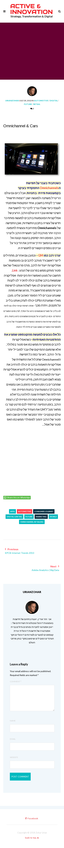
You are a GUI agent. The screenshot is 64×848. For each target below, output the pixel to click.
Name (13, 720)
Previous (19, 551)
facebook (32, 818)
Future (28, 104)
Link (15, 270)
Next (45, 568)
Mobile (53, 517)
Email (13, 739)
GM (40, 255)
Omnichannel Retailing (31, 522)
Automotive (41, 100)
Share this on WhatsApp (18, 497)
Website (14, 757)
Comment (15, 681)
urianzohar (12, 100)
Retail (36, 104)
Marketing (41, 517)
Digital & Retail (14, 517)
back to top (31, 837)
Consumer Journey (43, 511)
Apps (12, 511)
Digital (54, 100)
